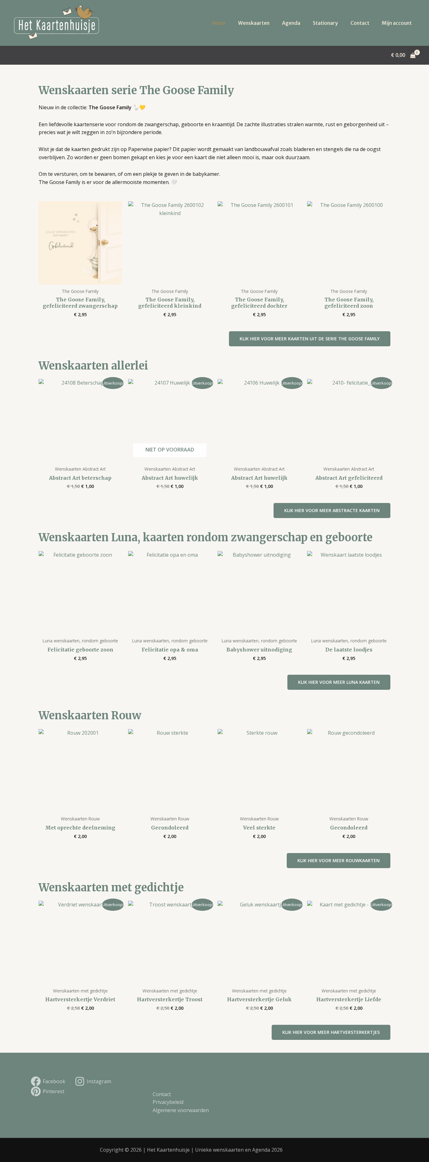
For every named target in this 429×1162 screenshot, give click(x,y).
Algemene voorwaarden (181, 1110)
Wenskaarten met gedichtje (111, 887)
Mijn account (397, 23)
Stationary (325, 23)
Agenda (291, 23)
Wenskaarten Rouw (90, 715)
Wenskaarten (253, 23)
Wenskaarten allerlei (93, 365)
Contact (359, 23)
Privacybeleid (168, 1102)
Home (218, 23)
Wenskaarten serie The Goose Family (136, 90)
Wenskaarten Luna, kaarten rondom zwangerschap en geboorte (205, 537)
